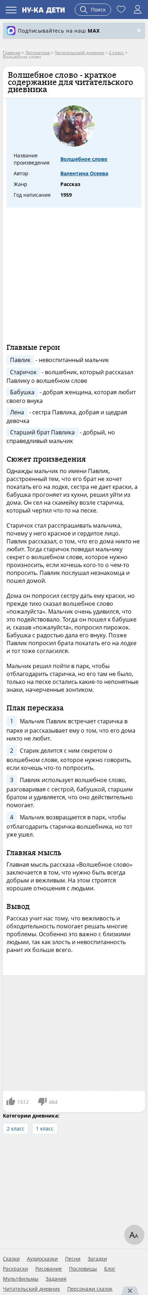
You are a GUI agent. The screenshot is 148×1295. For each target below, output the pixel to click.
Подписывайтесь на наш (59, 30)
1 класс (45, 1128)
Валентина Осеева (84, 173)
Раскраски (15, 1268)
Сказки (11, 1258)
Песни (72, 1258)
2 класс (15, 1128)
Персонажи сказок (89, 1288)
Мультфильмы (20, 1278)
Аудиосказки (42, 1258)
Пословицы (83, 1268)
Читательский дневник (31, 1288)
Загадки (97, 1258)
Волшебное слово (83, 159)
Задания (56, 1278)
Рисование (48, 1268)
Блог (109, 1268)
